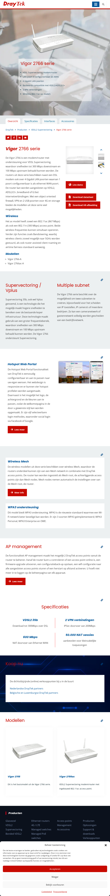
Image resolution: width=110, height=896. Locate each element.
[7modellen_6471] (101, 721)
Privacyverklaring (60, 891)
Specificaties (31, 121)
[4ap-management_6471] (101, 547)
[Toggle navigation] (95, 4)
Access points (64, 820)
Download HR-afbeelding (84, 205)
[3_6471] (101, 455)
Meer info (19, 492)
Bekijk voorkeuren (55, 884)
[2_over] (101, 357)
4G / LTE (35, 825)
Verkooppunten (91, 838)
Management (64, 825)
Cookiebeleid (47, 891)
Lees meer (19, 429)
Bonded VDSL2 (13, 833)
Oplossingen (89, 825)
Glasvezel (11, 820)
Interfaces (49, 121)
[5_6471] (101, 600)
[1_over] (101, 280)
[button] (105, 844)
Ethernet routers (40, 820)
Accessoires (67, 121)
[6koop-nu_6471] (101, 664)
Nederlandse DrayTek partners (26, 688)
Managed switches (41, 829)
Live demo (78, 184)
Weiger (55, 876)
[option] (55, 62)
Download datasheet (82, 197)
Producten (88, 820)
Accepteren (55, 869)
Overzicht (13, 121)
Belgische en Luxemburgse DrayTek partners (34, 692)
